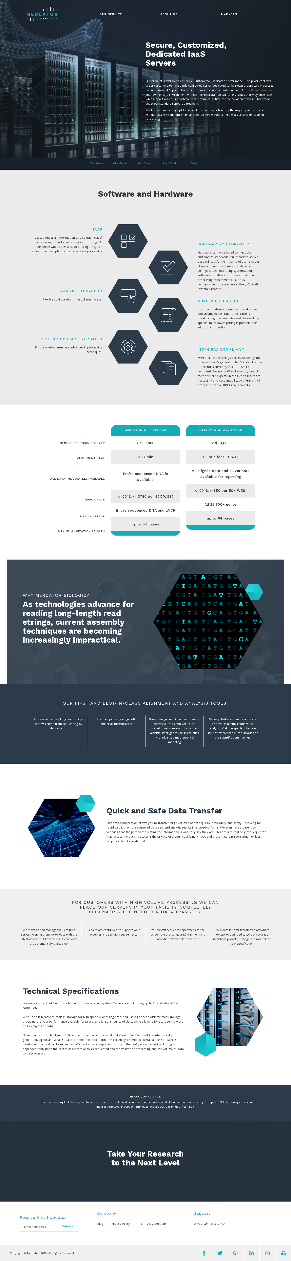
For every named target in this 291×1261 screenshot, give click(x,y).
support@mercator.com (210, 1224)
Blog (100, 1224)
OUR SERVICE (110, 14)
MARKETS (229, 14)
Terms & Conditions (152, 1224)
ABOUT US (169, 14)
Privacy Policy (120, 1224)
